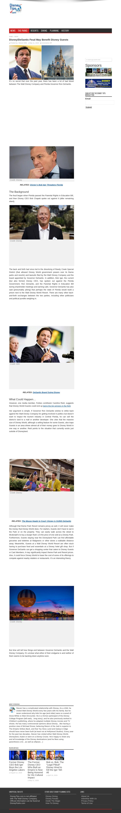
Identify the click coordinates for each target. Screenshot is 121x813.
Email (88, 99)
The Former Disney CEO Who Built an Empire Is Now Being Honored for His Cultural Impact (35, 770)
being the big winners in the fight (57, 406)
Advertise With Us (89, 798)
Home (11, 36)
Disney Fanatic (52, 798)
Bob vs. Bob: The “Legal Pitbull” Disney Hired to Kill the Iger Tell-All (55, 767)
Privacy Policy (87, 801)
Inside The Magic (53, 801)
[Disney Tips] (15, 14)
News (12, 30)
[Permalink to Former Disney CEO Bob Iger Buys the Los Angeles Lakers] (18, 759)
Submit (89, 107)
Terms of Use (87, 803)
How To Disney (52, 803)
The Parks (22, 30)
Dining (44, 30)
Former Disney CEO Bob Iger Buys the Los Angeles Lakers (17, 766)
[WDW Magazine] (98, 76)
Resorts (34, 30)
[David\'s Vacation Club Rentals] (98, 87)
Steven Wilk (22, 43)
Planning (54, 30)
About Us (85, 796)
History (65, 30)
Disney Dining (52, 796)
